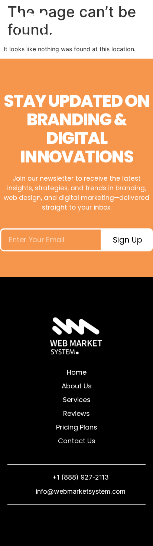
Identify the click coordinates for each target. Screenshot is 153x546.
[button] (140, 30)
